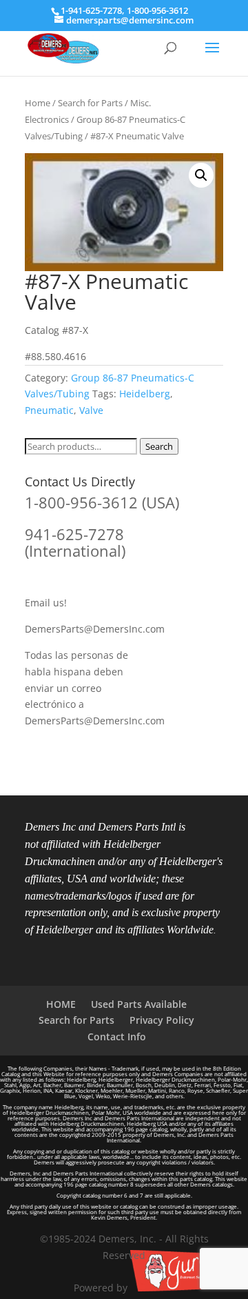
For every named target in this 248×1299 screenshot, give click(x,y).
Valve (91, 410)
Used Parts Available (139, 1004)
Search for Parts (90, 103)
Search (159, 446)
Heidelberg (144, 393)
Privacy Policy (162, 1020)
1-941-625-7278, (94, 10)
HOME (61, 1004)
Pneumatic (49, 410)
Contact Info (116, 1036)
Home (37, 103)
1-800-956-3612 (157, 10)
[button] (201, 175)
